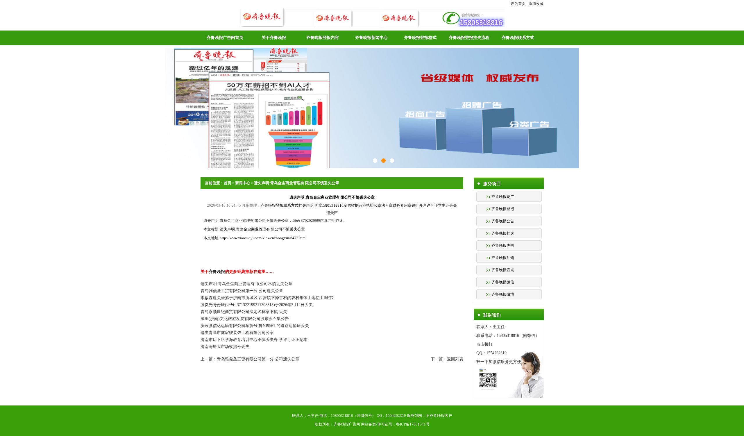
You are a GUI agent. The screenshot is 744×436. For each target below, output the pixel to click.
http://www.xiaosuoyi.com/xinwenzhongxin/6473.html (263, 238)
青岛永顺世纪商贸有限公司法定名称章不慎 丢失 (244, 312)
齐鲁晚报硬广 (502, 196)
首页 (227, 183)
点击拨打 (484, 344)
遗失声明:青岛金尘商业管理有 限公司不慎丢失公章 (296, 183)
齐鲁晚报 (217, 271)
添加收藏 (535, 3)
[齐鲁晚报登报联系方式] (375, 160)
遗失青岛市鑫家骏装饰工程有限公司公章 (237, 332)
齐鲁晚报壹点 (502, 270)
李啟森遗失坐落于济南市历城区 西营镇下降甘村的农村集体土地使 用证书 (267, 298)
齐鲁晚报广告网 (347, 424)
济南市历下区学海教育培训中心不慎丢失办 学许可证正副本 (254, 339)
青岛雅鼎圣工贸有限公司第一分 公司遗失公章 (242, 291)
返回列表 (455, 359)
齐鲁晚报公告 (502, 221)
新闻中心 (242, 183)
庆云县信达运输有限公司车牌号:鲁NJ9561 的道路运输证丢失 (255, 326)
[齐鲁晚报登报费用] (392, 160)
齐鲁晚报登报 (502, 209)
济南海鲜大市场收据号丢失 (225, 346)
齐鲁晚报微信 (502, 282)
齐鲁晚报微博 (502, 294)
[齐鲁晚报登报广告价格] (383, 160)
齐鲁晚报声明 (502, 245)
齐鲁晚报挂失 (502, 233)
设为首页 (518, 3)
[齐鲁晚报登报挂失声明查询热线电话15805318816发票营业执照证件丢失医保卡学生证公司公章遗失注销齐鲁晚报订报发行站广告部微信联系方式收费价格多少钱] (372, 10)
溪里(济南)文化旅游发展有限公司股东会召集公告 (245, 319)
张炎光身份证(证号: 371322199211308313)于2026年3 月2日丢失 (257, 305)
